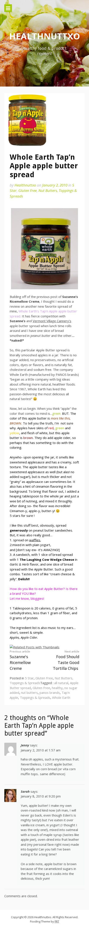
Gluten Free (27, 190)
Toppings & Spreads (35, 697)
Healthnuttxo (44, 36)
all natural (61, 683)
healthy (57, 688)
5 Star (29, 678)
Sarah (25, 791)
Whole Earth (61, 697)
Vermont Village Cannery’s (52, 321)
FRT (57, 921)
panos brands (50, 692)
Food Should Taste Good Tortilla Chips (66, 660)
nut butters (29, 692)
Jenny (25, 745)
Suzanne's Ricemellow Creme (20, 660)
